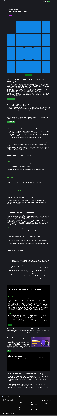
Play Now (10, 39)
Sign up (48, 1)
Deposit (28, 1)
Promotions (31, 1)
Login (45, 1)
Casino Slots (36, 1)
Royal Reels (14, 84)
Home (16, 1)
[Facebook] (3, 410)
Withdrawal (23, 1)
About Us (20, 1)
